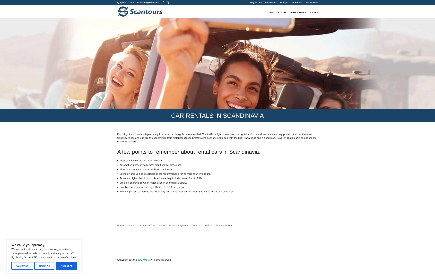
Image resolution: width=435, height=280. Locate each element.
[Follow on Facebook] (308, 260)
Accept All (66, 265)
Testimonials (311, 3)
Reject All (44, 265)
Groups (284, 3)
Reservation (271, 3)
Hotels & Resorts (298, 12)
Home (120, 225)
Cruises (282, 12)
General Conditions (202, 225)
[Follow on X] (315, 260)
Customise (22, 265)
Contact (314, 12)
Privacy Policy (224, 225)
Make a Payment (178, 225)
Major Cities (256, 3)
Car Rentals (296, 3)
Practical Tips (147, 225)
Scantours (144, 259)
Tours (272, 12)
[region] (44, 256)
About (162, 225)
